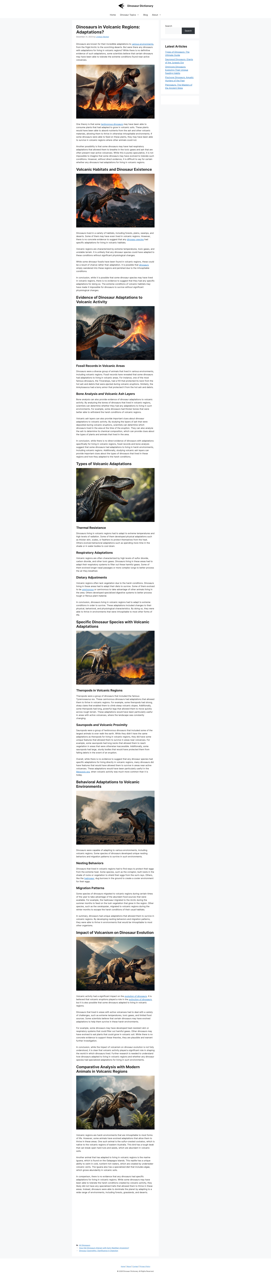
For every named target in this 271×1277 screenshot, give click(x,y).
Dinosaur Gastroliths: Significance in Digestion (98, 1251)
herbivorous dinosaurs (112, 124)
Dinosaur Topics (128, 15)
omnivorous (88, 589)
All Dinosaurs (84, 1245)
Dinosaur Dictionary (140, 5)
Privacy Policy (145, 1266)
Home (113, 15)
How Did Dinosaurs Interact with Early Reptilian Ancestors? (104, 1248)
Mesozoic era (83, 771)
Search (168, 26)
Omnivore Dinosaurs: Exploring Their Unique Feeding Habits (176, 70)
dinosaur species (135, 239)
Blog (145, 15)
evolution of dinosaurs (136, 996)
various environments (142, 44)
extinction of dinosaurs (140, 999)
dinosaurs (144, 265)
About (155, 15)
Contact (135, 1266)
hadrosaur (89, 878)
